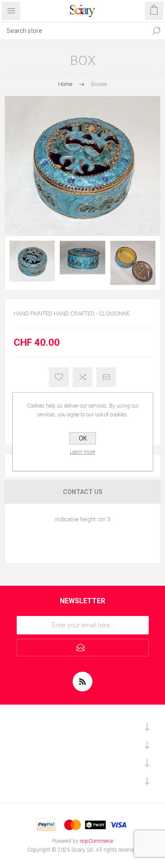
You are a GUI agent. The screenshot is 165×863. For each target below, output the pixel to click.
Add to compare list (82, 377)
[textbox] (73, 30)
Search (156, 30)
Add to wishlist (59, 377)
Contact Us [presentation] (83, 491)
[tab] (82, 492)
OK (83, 438)
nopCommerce (96, 841)
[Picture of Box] (32, 261)
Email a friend (106, 377)
